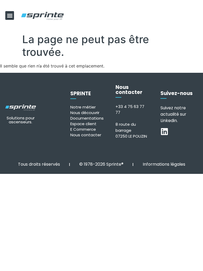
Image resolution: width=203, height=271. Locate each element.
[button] (9, 15)
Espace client (83, 124)
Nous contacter (85, 135)
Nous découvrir (84, 112)
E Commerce (83, 129)
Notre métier (83, 107)
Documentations (87, 118)
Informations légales (164, 164)
